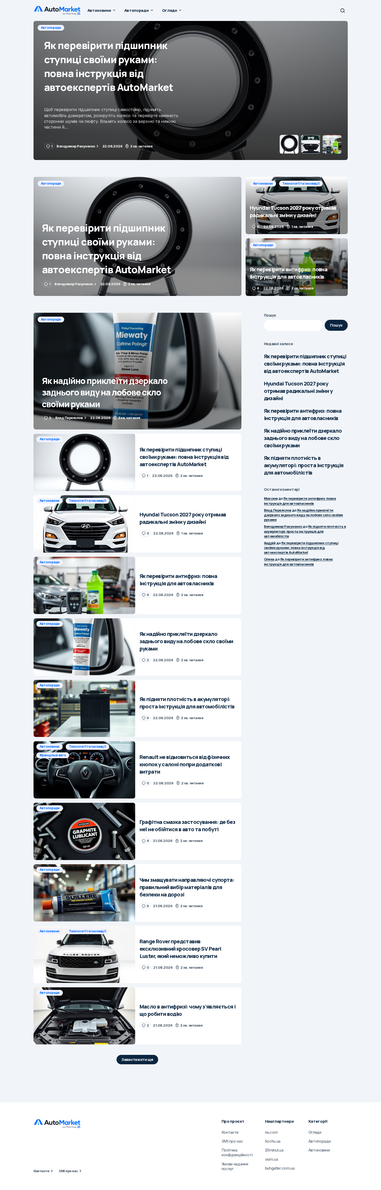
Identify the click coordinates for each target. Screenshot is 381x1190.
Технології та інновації (88, 27)
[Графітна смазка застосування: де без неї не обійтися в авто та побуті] (84, 831)
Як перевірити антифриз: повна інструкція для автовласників (303, 414)
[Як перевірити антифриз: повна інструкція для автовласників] (297, 267)
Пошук (270, 315)
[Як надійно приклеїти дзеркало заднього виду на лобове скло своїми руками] (137, 371)
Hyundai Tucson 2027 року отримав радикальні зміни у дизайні (298, 391)
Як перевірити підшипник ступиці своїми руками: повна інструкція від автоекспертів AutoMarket (305, 363)
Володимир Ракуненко (283, 526)
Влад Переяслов (277, 510)
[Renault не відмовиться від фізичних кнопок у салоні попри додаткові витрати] (84, 769)
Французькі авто (53, 755)
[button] (342, 10)
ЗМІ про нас (68, 1171)
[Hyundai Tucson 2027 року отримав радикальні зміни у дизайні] (191, 90)
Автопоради (51, 183)
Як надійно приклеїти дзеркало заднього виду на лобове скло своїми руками (303, 438)
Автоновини (51, 27)
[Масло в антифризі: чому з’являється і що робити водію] (84, 1016)
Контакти (41, 1171)
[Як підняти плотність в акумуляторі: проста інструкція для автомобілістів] (84, 708)
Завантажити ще (137, 1059)
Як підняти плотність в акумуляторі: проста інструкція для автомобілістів (304, 465)
